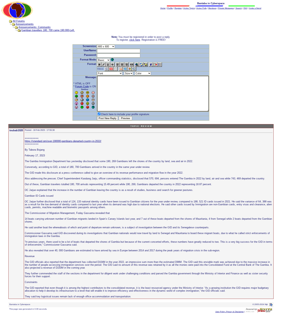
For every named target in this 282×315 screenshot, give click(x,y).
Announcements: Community (34, 27)
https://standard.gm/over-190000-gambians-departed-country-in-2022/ (63, 141)
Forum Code (82, 86)
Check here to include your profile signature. (125, 114)
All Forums (19, 21)
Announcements (25, 24)
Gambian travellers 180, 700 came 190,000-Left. (48, 30)
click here (134, 39)
